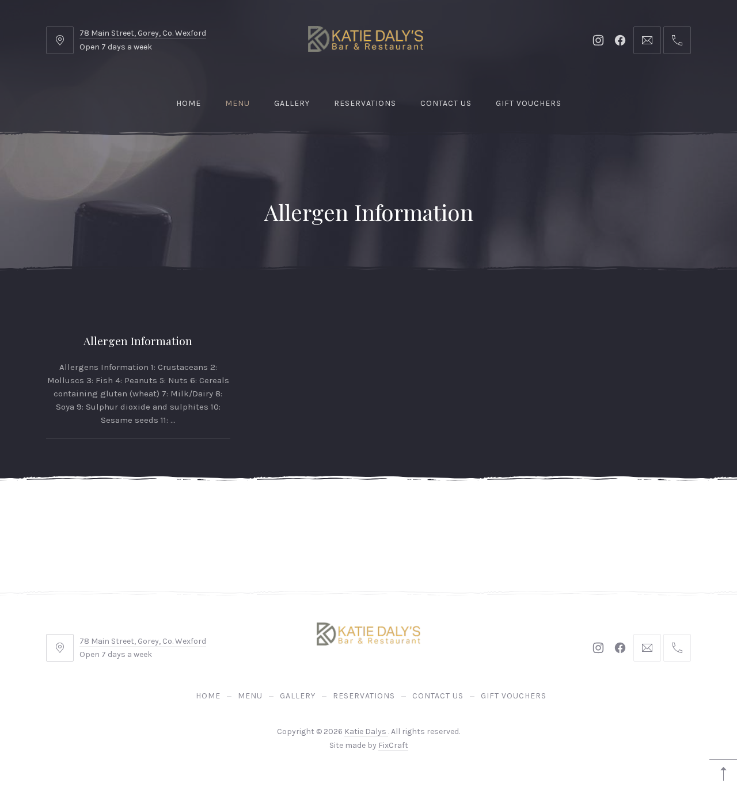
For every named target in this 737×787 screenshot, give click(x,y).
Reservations (365, 103)
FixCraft (393, 745)
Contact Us (446, 103)
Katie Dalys (366, 731)
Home (188, 103)
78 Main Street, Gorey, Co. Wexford (142, 33)
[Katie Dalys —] (365, 39)
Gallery (292, 103)
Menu (237, 103)
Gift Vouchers (528, 103)
